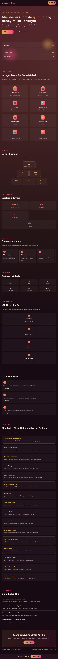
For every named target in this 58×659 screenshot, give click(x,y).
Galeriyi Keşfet (7, 32)
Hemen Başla (29, 642)
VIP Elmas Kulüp (21, 32)
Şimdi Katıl (52, 2)
